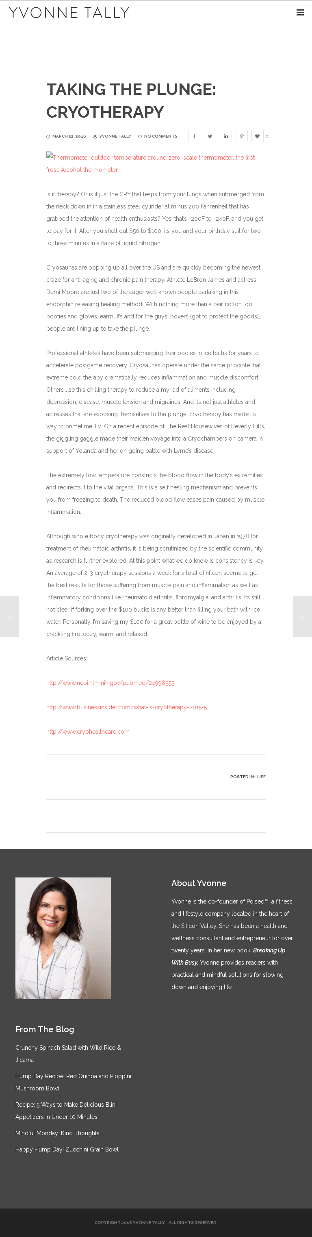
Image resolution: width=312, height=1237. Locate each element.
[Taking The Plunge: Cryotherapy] (194, 136)
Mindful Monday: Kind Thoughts (57, 1133)
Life (261, 776)
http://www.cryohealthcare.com (88, 731)
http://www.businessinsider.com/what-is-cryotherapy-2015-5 (126, 707)
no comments (161, 136)
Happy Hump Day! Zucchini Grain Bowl (67, 1149)
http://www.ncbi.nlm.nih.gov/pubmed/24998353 (110, 683)
